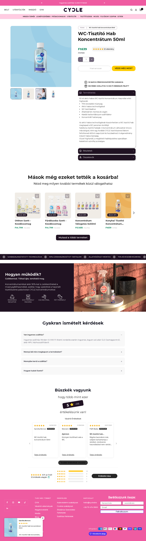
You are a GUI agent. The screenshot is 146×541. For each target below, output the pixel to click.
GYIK (42, 10)
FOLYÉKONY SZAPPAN (108, 16)
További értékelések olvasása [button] (73, 463)
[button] (98, 49)
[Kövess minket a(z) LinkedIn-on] (7, 508)
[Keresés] (131, 10)
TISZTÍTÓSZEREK (86, 16)
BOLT (6, 10)
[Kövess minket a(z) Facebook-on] (7, 502)
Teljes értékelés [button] (40, 455)
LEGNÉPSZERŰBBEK (43, 16)
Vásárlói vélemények (44, 506)
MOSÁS (96, 16)
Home (82, 27)
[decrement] (80, 59)
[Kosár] (140, 10)
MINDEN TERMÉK (29, 16)
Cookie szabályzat (65, 506)
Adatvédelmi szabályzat (67, 503)
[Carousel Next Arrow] (134, 213)
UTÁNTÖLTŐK (19, 10)
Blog (37, 517)
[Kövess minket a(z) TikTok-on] (25, 502)
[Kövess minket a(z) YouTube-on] (19, 502)
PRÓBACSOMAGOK (59, 16)
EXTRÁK (120, 16)
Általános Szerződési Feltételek (66, 511)
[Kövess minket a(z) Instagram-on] (13, 502)
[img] (39, 425)
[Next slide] (116, 443)
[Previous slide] (29, 443)
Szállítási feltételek (65, 516)
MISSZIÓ (32, 10)
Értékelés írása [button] (104, 476)
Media (37, 513)
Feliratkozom (122, 511)
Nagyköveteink (41, 510)
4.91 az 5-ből (47, 475)
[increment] (91, 59)
